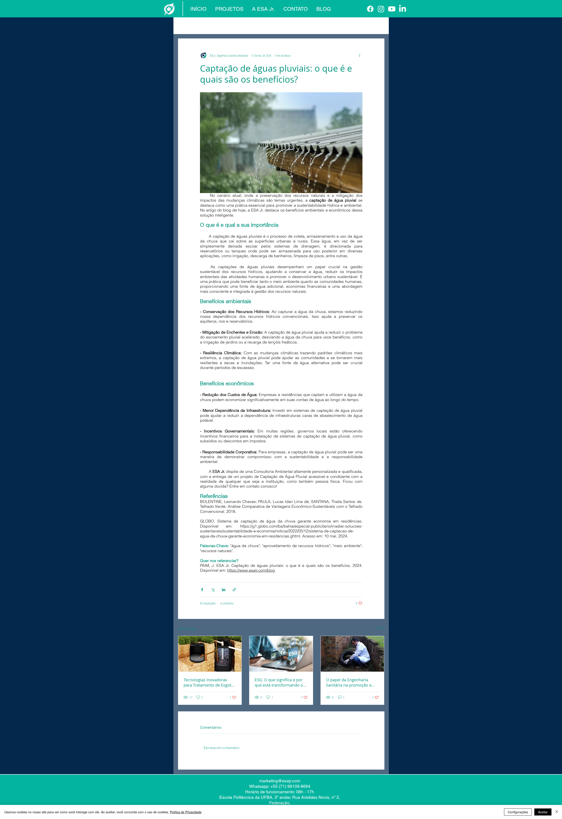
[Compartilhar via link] (234, 590)
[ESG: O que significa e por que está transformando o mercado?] (281, 654)
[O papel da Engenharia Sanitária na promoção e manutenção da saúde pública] (352, 654)
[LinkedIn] (402, 9)
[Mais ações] (359, 55)
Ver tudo (380, 628)
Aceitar (543, 812)
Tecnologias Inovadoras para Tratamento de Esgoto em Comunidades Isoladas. (209, 682)
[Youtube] (391, 9)
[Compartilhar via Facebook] (202, 590)
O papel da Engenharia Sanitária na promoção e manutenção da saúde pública (348, 682)
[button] (379, 25)
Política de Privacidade (186, 812)
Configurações (518, 812)
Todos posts (186, 25)
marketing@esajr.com (279, 780)
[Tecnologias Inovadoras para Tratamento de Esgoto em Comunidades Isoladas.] (210, 654)
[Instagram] (381, 9)
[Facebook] (370, 9)
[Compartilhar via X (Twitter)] (213, 590)
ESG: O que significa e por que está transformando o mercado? (279, 682)
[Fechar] (556, 811)
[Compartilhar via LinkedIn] (224, 590)
